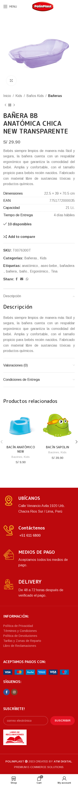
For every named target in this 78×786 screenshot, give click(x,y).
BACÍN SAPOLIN (57, 447)
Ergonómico (39, 271)
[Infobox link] (39, 504)
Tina (54, 271)
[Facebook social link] (16, 279)
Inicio (7, 96)
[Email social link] (21, 279)
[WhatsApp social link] (27, 279)
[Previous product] (5, 105)
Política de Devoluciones (20, 636)
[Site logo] (43, 6)
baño (23, 271)
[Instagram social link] (14, 692)
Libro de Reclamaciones (19, 645)
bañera (11, 271)
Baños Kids (35, 96)
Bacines (16, 456)
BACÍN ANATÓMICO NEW (20, 449)
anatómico (30, 266)
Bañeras (55, 96)
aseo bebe (49, 266)
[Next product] (14, 105)
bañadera (67, 266)
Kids (18, 96)
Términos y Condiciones (20, 631)
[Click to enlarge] (11, 81)
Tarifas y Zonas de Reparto (22, 640)
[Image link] (36, 672)
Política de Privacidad (18, 626)
